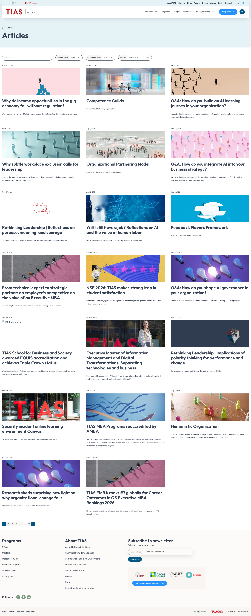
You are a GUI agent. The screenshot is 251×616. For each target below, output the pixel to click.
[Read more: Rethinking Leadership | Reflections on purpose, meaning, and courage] (41, 217)
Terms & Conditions (8, 612)
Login (220, 3)
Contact (228, 3)
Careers (181, 3)
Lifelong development (204, 11)
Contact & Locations (75, 570)
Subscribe (133, 559)
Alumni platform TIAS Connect (79, 552)
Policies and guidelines (75, 564)
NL (238, 3)
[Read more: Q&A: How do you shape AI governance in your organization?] (210, 278)
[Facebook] (23, 597)
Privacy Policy (30, 612)
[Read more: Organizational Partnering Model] (125, 151)
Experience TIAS (150, 11)
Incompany (7, 576)
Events (205, 3)
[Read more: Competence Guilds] (125, 88)
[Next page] (33, 524)
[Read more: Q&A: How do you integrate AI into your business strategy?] (210, 155)
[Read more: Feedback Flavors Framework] (210, 214)
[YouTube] (29, 597)
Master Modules (10, 558)
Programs (165, 11)
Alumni (213, 3)
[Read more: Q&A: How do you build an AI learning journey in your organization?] (210, 92)
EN (243, 3)
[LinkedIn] (18, 597)
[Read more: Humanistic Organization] (210, 415)
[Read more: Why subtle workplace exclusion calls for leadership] (41, 155)
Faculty (197, 3)
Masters (6, 552)
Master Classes (9, 570)
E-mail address (136, 552)
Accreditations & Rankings (77, 547)
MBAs (5, 547)
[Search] (242, 11)
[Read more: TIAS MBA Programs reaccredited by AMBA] (125, 419)
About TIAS (171, 3)
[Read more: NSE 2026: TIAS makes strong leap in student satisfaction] (125, 279)
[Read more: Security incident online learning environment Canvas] (41, 416)
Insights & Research (182, 11)
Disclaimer (20, 612)
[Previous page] (4, 524)
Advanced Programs (11, 564)
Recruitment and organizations (79, 588)
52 (29, 524)
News (189, 3)
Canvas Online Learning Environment (82, 558)
